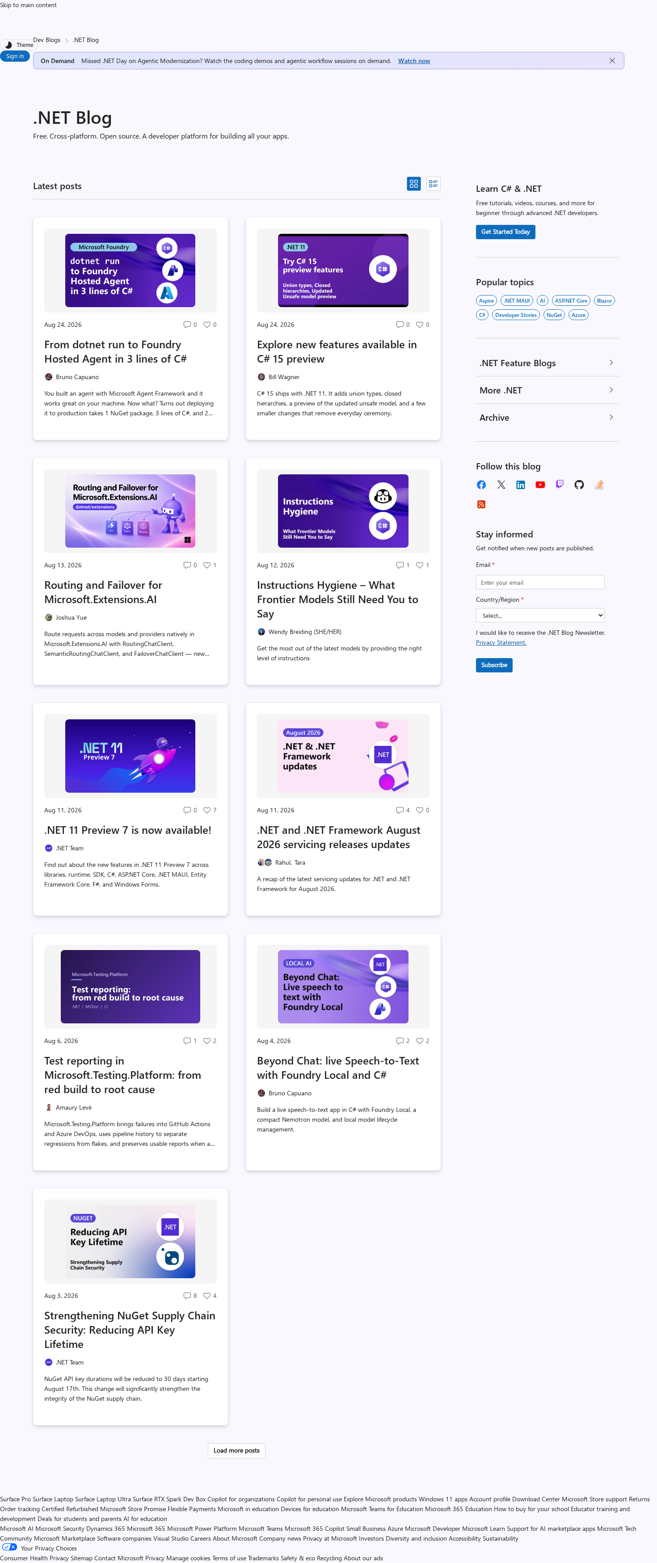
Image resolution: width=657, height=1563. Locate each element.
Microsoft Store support (594, 1499)
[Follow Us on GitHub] (579, 484)
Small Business (366, 1528)
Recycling (329, 1558)
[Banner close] (612, 60)
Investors (371, 1538)
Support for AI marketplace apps (551, 1528)
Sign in (15, 55)
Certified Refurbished (70, 1508)
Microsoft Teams (261, 1528)
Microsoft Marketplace (64, 1538)
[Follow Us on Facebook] (481, 484)
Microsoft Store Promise (133, 1508)
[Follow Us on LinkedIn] (520, 484)
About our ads (363, 1558)
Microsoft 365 (146, 1528)
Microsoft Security (59, 1528)
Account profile (489, 1499)
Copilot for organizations (241, 1499)
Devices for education (310, 1508)
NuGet (554, 314)
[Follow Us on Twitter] (501, 484)
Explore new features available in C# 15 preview (337, 351)
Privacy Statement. (501, 642)
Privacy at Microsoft (330, 1538)
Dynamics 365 (105, 1528)
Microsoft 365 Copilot (315, 1528)
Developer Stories (516, 314)
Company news (280, 1538)
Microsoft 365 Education (458, 1508)
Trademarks (263, 1558)
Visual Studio (171, 1538)
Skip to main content (28, 4)
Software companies (124, 1538)
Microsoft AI (17, 1528)
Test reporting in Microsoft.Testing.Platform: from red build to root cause (122, 1074)
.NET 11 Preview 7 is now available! (127, 829)
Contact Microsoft (118, 1558)
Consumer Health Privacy (34, 1558)
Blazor (604, 300)
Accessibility (465, 1538)
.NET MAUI (517, 300)
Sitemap (82, 1558)
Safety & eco (298, 1558)
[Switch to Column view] (433, 184)
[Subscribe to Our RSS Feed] (481, 504)
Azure (578, 314)
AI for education (145, 1518)
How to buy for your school (531, 1508)
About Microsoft (235, 1538)
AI (542, 300)
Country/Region (500, 599)
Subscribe (494, 664)
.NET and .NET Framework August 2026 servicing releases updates (339, 836)
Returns (639, 1499)
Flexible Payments (192, 1508)
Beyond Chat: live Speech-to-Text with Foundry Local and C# (338, 1067)
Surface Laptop (53, 1499)
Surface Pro (15, 1499)
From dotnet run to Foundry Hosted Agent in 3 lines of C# (115, 351)
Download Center (536, 1499)
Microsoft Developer (432, 1528)
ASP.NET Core (571, 300)
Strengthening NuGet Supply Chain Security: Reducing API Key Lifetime (129, 1329)
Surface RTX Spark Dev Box (169, 1499)
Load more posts (237, 1450)
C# (482, 314)
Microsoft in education (248, 1508)
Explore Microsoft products (380, 1499)
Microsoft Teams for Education (382, 1508)
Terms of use (229, 1558)
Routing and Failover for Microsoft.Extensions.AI (103, 591)
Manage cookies (188, 1558)
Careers (200, 1538)
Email (485, 564)
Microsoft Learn (483, 1528)
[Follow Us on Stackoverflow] (599, 484)
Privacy (155, 1558)
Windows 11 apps (443, 1499)
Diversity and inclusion (416, 1538)
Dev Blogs (46, 39)
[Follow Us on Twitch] (560, 484)
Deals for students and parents (80, 1518)
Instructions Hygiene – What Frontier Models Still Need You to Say (337, 598)
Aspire (486, 300)
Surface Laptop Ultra (103, 1499)
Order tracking (20, 1508)
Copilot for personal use (309, 1499)
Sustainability (500, 1538)
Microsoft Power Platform (202, 1528)
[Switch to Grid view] (414, 184)
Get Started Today (505, 231)
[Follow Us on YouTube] (540, 484)
